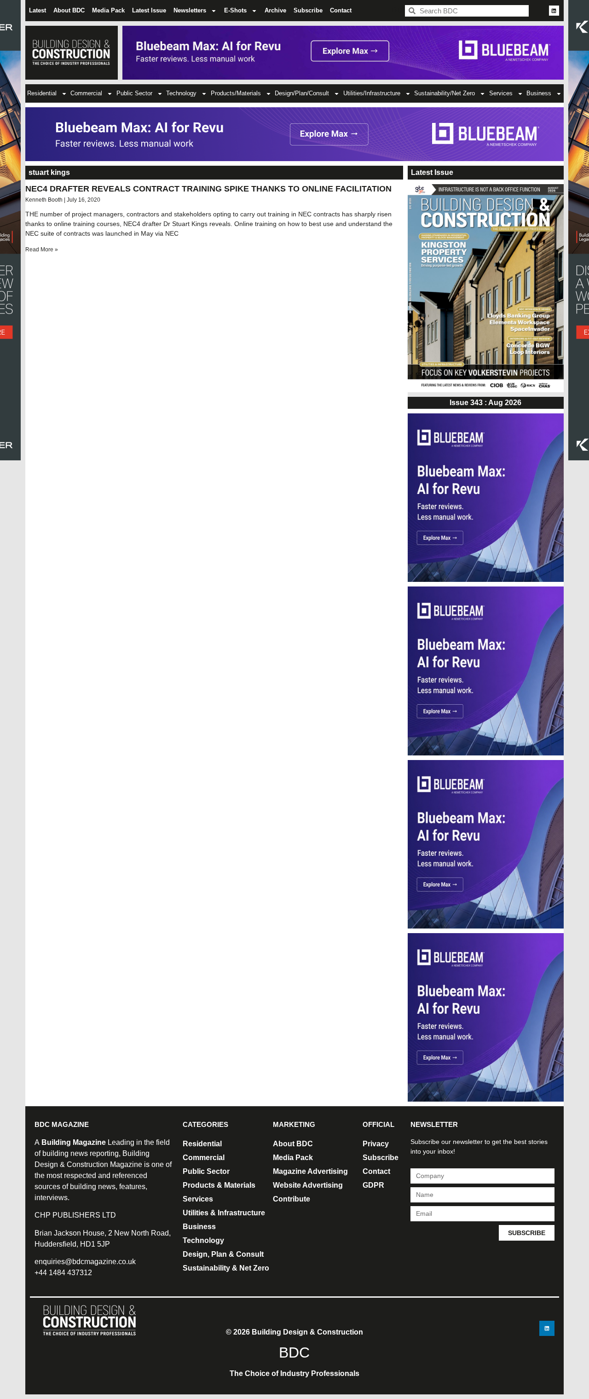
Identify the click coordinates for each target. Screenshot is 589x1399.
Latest (37, 10)
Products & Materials (219, 1185)
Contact (341, 10)
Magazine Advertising (310, 1171)
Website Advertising (308, 1185)
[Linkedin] (554, 11)
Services (501, 93)
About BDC (69, 10)
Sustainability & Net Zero (226, 1268)
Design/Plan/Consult (302, 93)
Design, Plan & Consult (223, 1254)
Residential (42, 93)
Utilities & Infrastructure (224, 1213)
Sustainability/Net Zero (444, 93)
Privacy (376, 1144)
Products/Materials (236, 93)
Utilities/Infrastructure (371, 93)
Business (538, 93)
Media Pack (108, 10)
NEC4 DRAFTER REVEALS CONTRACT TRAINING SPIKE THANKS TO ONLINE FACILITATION (208, 188)
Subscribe (308, 10)
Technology (181, 93)
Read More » (41, 249)
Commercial (86, 93)
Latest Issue (149, 10)
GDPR (373, 1185)
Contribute (291, 1199)
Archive (275, 10)
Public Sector (134, 93)
